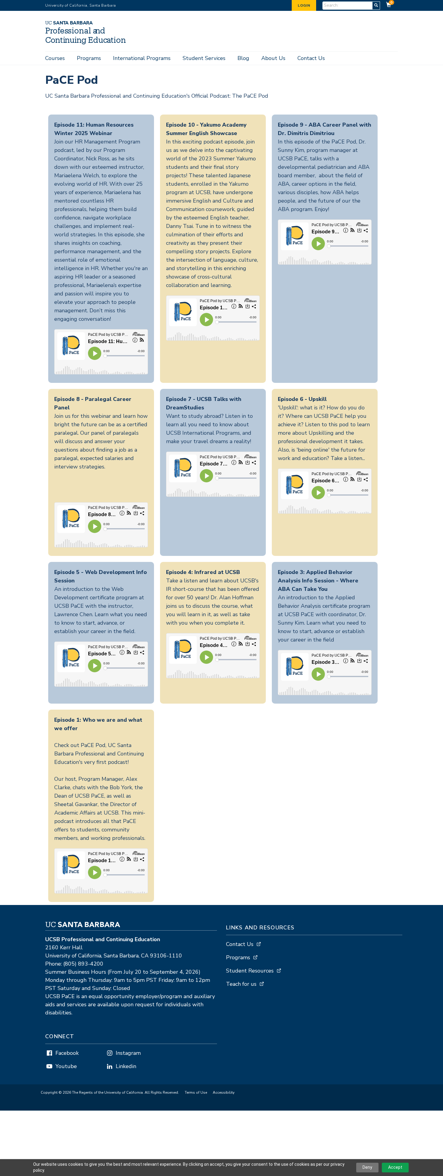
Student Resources (250, 970)
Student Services (204, 58)
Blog (243, 58)
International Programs (142, 58)
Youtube (66, 1066)
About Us (273, 58)
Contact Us (311, 58)
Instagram (128, 1053)
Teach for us (241, 984)
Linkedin (126, 1066)
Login (304, 5)
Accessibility (223, 1092)
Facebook (67, 1053)
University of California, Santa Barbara (80, 5)
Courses (55, 58)
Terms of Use (196, 1092)
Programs (89, 58)
